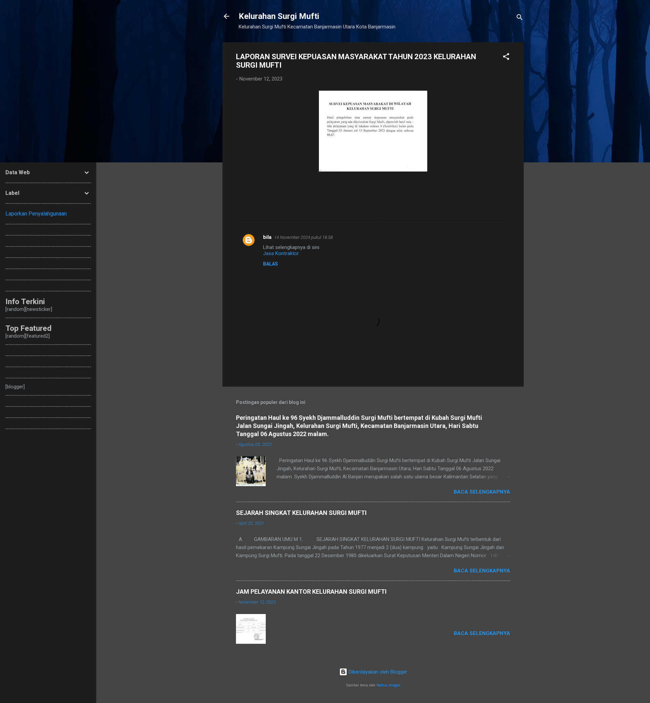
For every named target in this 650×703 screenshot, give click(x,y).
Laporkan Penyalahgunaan (36, 213)
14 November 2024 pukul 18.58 (303, 237)
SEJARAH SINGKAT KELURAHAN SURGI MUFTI (301, 512)
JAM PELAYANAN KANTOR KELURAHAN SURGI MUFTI (311, 591)
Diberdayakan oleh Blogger (377, 672)
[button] (506, 57)
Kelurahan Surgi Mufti (279, 16)
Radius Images (388, 685)
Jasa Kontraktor (281, 253)
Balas (270, 264)
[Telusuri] (520, 18)
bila (267, 237)
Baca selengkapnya (482, 492)
